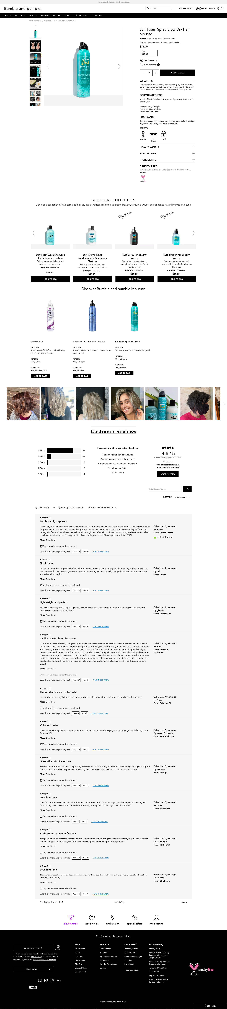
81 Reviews (157, 38)
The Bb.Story (105, 948)
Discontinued (80, 972)
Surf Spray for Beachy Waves (134, 256)
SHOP (23, 15)
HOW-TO (67, 15)
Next (184, 902)
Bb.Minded (104, 952)
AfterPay (78, 964)
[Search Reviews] (187, 489)
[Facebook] (46, 980)
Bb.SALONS (97, 15)
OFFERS (56, 15)
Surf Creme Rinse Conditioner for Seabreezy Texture (92, 258)
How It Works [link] (149, 147)
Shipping (128, 960)
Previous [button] (35, 26)
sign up (57, 949)
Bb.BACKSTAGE (81, 15)
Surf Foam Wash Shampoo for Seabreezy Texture (50, 256)
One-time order (150, 60)
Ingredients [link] (148, 160)
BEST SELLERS (11, 15)
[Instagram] (40, 980)
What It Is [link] (146, 81)
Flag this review (101, 551)
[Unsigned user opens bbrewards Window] (201, 8)
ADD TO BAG (82, 376)
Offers (77, 952)
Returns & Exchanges (133, 956)
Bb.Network (105, 960)
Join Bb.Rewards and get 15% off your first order (113, 2)
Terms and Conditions (158, 968)
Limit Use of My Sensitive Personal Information (159, 962)
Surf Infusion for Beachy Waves (176, 256)
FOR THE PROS (185, 8)
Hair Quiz (78, 956)
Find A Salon (80, 960)
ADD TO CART (40, 376)
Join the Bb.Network (108, 964)
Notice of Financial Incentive (44, 959)
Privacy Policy (36, 957)
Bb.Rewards (80, 948)
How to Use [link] (148, 153)
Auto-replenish (150, 64)
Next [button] (35, 107)
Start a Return (130, 952)
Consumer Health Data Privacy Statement (158, 980)
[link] (70, 920)
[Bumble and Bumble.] (23, 8)
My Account (129, 964)
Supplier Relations (156, 975)
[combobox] (33, 969)
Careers (103, 968)
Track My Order (131, 948)
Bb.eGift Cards (81, 968)
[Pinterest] (52, 980)
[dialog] (37, 954)
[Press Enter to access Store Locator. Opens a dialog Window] (218, 8)
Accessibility (154, 971)
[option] (50, 245)
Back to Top (119, 902)
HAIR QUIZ (45, 15)
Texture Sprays (35, 21)
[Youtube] (58, 980)
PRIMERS (33, 15)
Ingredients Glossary (108, 956)
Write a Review (170, 38)
